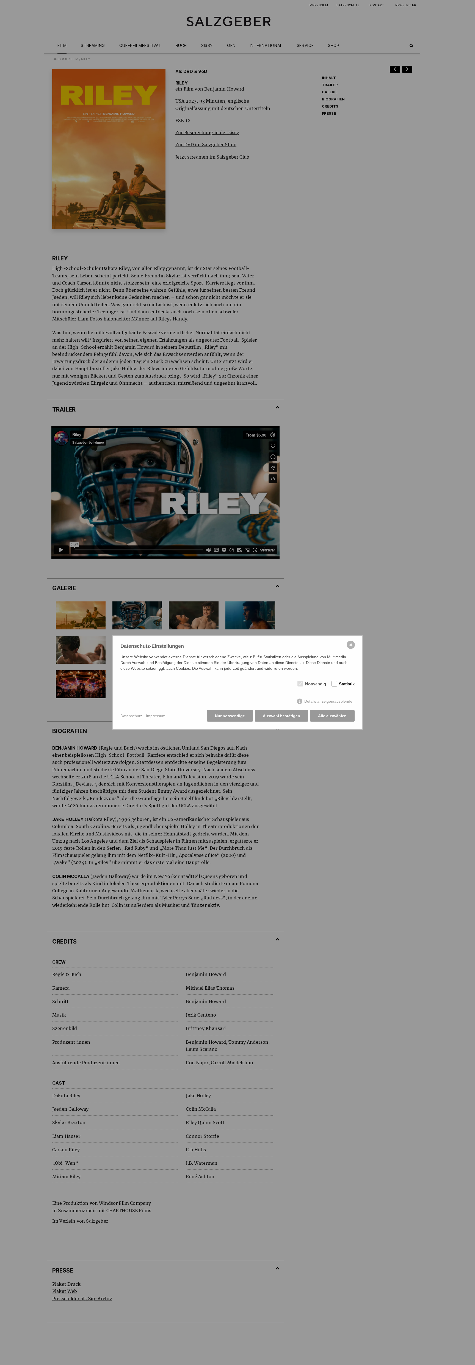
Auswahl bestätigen (281, 716)
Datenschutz (131, 716)
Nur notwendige (230, 716)
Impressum (155, 716)
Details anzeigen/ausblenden (329, 701)
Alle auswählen (332, 716)
